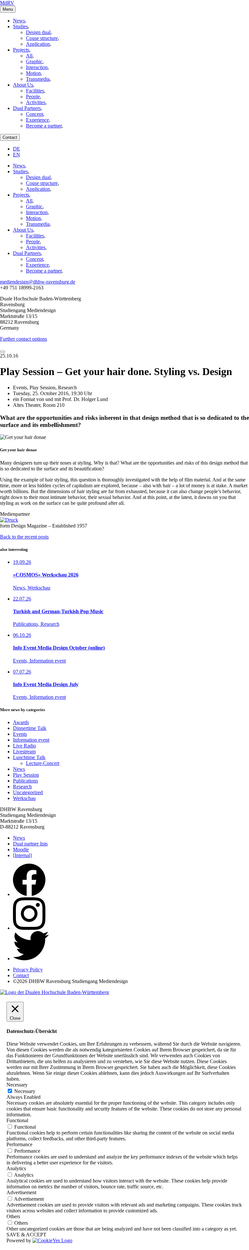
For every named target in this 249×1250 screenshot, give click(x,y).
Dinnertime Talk (29, 728)
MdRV (7, 3)
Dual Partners (27, 108)
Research (22, 786)
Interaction (37, 67)
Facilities (35, 90)
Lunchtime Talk (29, 757)
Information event (31, 740)
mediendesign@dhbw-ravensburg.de (37, 282)
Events (20, 734)
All (29, 55)
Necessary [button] (17, 1084)
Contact (10, 137)
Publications (25, 780)
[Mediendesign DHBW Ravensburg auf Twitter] (31, 958)
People (33, 96)
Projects (21, 50)
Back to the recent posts (24, 537)
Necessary (24, 1091)
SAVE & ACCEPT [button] (26, 1234)
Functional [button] (17, 1120)
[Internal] (22, 855)
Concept (34, 114)
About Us (23, 85)
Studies (20, 26)
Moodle (21, 849)
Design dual (38, 32)
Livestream (24, 751)
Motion (33, 73)
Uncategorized (28, 792)
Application (38, 44)
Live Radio (24, 745)
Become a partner (44, 125)
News (19, 20)
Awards (21, 722)
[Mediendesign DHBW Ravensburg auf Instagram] (29, 928)
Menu (8, 9)
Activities (35, 102)
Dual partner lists (30, 843)
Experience (37, 120)
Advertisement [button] (21, 1192)
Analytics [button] (16, 1168)
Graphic (34, 61)
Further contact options (23, 339)
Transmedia (38, 79)
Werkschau (24, 798)
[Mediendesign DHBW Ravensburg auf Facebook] (29, 894)
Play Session (26, 775)
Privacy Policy (28, 969)
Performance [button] (19, 1144)
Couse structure (42, 38)
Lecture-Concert (42, 763)
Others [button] (13, 1216)
